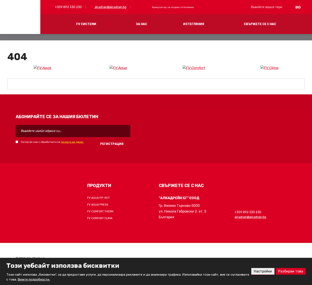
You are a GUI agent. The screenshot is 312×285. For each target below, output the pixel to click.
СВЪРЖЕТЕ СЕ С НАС (260, 24)
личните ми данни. (72, 141)
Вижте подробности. (34, 279)
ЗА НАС (141, 24)
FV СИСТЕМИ (86, 24)
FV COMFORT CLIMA (99, 218)
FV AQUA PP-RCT (98, 197)
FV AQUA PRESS (97, 204)
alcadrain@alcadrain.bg (110, 7)
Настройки (263, 271)
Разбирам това (290, 271)
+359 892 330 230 (68, 7)
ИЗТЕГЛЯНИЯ (193, 24)
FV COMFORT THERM (100, 211)
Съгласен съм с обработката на (52, 141)
